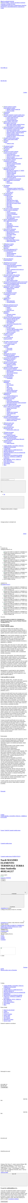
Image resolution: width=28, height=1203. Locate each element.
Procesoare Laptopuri (12, 162)
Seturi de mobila (10, 110)
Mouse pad (9, 270)
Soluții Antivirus (10, 443)
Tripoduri (9, 415)
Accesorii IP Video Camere (13, 330)
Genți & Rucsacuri (11, 154)
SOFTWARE (7, 463)
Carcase (8, 211)
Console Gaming (11, 344)
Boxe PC (9, 383)
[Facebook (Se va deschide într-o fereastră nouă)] (12, 43)
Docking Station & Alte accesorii (14, 158)
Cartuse (8, 295)
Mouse (8, 268)
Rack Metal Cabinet (11, 234)
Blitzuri (8, 410)
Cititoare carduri (10, 174)
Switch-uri (9, 309)
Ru (4, 494)
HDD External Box (11, 241)
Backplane (9, 236)
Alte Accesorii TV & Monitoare (14, 256)
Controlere (9, 215)
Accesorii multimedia (12, 391)
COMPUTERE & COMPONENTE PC (13, 450)
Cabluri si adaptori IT (12, 272)
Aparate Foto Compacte (12, 412)
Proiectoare (9, 400)
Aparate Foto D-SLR (12, 408)
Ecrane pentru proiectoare (13, 401)
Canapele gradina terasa (12, 120)
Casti (8, 386)
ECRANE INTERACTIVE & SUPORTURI (14, 452)
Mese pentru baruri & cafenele (14, 125)
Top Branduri (7, 1016)
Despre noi (6, 5)
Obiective (9, 409)
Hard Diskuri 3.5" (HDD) (13, 201)
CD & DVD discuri (11, 177)
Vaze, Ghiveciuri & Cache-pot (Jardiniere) (16, 131)
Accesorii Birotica (11, 302)
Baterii (8, 181)
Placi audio (9, 206)
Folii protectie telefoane (12, 372)
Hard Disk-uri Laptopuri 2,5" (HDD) (15, 170)
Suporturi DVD (10, 254)
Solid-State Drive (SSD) (12, 200)
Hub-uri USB (10, 273)
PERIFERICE (7, 454)
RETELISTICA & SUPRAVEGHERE (13, 455)
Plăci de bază (10, 196)
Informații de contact (16, 6)
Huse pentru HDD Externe (13, 240)
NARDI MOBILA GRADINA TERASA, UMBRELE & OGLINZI (14, 446)
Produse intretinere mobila (13, 134)
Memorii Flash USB (11, 172)
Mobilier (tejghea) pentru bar (13, 109)
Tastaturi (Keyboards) (12, 266)
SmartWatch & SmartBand (13, 356)
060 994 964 (4, 80)
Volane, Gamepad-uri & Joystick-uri (15, 269)
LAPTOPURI (7, 448)
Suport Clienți (21, 5)
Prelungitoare (10, 225)
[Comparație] (12, 502)
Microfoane (9, 387)
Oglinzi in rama (10, 143)
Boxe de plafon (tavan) (12, 390)
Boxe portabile (10, 385)
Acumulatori (9, 378)
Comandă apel (4, 1087)
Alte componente (11, 165)
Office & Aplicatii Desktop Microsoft (15, 439)
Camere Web (10, 389)
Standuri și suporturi (11, 364)
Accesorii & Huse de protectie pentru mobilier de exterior (15, 136)
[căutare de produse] (12, 473)
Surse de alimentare (11, 212)
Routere (8, 307)
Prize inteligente (10, 322)
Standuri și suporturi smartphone (14, 370)
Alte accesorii (10, 374)
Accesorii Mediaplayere (12, 395)
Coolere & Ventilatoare (12, 214)
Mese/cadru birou (11, 300)
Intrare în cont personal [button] (9, 1010)
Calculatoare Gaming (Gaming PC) (15, 188)
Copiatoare (9, 291)
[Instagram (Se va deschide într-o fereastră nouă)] (12, 19)
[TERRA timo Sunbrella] (14, 928)
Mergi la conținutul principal (7, 1)
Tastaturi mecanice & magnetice (14, 265)
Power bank (9, 348)
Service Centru (7, 1020)
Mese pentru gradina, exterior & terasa (16, 124)
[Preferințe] (14, 515)
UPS (8, 222)
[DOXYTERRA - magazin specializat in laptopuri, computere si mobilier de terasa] (8, 954)
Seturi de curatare (11, 157)
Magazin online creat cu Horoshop (9, 970)
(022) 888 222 (4, 67)
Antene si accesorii (11, 332)
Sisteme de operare (11, 435)
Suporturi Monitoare (11, 253)
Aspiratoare (9, 425)
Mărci (5, 465)
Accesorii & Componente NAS (14, 324)
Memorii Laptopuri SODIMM (14, 163)
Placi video (9, 204)
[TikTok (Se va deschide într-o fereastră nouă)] (12, 31)
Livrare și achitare (13, 5)
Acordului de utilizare (13, 1199)
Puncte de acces (10, 310)
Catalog (2, 5)
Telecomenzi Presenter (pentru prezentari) (16, 402)
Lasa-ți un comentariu (6, 877)
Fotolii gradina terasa (11, 119)
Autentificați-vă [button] (4, 908)
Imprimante (9, 290)
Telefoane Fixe (10, 360)
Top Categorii (8, 6)
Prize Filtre (9, 223)
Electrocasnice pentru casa (13, 429)
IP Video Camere (11, 328)
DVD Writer (9, 207)
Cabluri (8, 336)
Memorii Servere (10, 233)
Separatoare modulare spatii (13, 129)
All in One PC (10, 192)
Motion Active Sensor (12, 420)
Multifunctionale (10, 288)
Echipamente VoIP (11, 321)
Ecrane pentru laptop (11, 166)
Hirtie (8, 296)
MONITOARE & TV (9, 451)
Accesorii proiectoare (12, 404)
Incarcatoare (9, 182)
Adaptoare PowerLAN (12, 319)
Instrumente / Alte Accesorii (13, 216)
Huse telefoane (10, 371)
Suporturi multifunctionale (13, 284)
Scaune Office (10, 279)
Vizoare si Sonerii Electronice (14, 419)
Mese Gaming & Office (12, 280)
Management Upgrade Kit (13, 231)
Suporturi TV (10, 252)
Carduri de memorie (11, 173)
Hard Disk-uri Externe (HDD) (14, 203)
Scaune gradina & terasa (12, 117)
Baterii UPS (9, 227)
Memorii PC (9, 199)
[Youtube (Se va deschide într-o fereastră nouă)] (12, 54)
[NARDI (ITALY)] (5, 584)
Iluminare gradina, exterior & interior (15, 132)
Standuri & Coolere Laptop (13, 155)
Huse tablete (9, 366)
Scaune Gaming (10, 277)
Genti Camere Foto (11, 413)
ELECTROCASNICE (9, 462)
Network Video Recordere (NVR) (15, 329)
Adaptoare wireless (11, 314)
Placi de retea (10, 315)
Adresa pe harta (4, 1172)
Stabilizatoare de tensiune (13, 226)
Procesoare (9, 197)
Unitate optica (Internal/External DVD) (16, 176)
